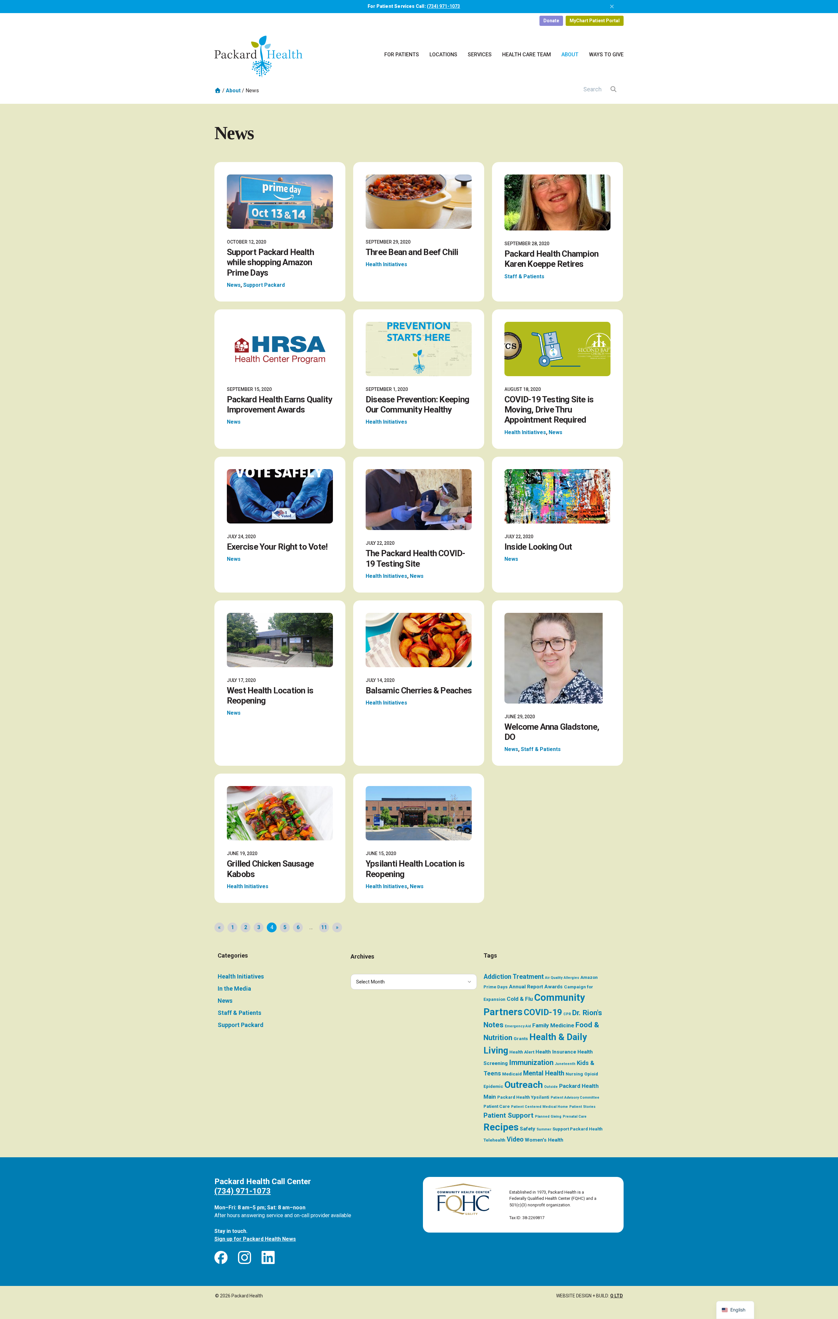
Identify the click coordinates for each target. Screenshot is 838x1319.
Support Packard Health (578, 1128)
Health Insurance (556, 1052)
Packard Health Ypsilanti (523, 1097)
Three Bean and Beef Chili (412, 252)
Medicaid (512, 1073)
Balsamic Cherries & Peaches (419, 690)
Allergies (571, 978)
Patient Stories (582, 1107)
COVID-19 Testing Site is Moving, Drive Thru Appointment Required (548, 409)
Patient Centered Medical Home (539, 1107)
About (233, 90)
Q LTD (616, 1295)
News (234, 285)
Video (515, 1139)
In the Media (234, 988)
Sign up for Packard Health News (255, 1239)
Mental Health (543, 1073)
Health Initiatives (386, 264)
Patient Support (508, 1115)
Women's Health (544, 1140)
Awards (553, 987)
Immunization (531, 1062)
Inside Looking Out (538, 547)
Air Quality (553, 978)
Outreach (523, 1084)
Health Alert (521, 1051)
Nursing (574, 1073)
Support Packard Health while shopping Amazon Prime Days (270, 262)
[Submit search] (613, 89)
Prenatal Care (575, 1116)
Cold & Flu (520, 999)
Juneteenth (565, 1064)
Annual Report (526, 987)
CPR (567, 1014)
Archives (362, 956)
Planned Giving (548, 1116)
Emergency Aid (518, 1026)
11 (324, 927)
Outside (551, 1087)
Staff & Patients (524, 276)
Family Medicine (553, 1025)
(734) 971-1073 (443, 6)
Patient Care (496, 1106)
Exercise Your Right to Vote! (277, 547)
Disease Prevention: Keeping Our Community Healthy (417, 404)
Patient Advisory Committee (575, 1097)
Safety (527, 1129)
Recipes (501, 1127)
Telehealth (494, 1140)
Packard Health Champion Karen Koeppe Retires (551, 259)
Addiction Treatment (513, 976)
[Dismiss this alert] (612, 6)
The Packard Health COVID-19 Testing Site (415, 558)
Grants (521, 1038)
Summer (544, 1129)
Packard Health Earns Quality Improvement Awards (279, 404)
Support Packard (264, 285)
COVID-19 (543, 1012)
